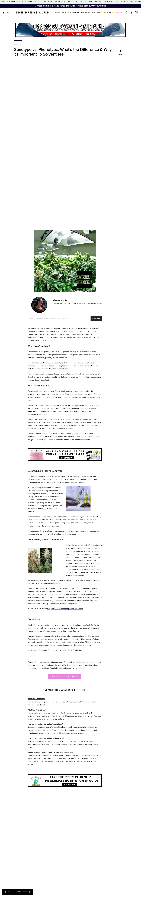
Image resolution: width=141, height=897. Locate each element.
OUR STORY (85, 12)
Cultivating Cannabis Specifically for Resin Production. (60, 650)
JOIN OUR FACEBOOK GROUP (64, 676)
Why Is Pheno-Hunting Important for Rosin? (65, 609)
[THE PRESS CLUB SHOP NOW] (65, 460)
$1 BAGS (119, 12)
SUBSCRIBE (96, 318)
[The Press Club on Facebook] (3, 12)
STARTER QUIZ (110, 1)
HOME (57, 12)
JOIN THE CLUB (73, 12)
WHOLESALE (97, 12)
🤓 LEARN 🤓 (109, 12)
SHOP (64, 12)
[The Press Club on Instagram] (7, 12)
